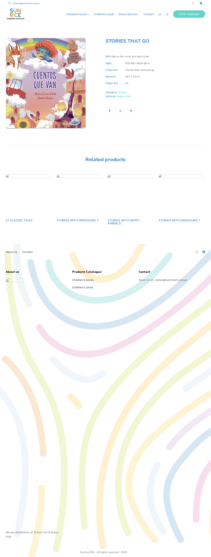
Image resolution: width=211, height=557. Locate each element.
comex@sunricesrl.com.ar (171, 280)
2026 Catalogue (189, 14)
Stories (122, 92)
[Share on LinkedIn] (131, 111)
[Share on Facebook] (110, 111)
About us (11, 252)
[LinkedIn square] (201, 3)
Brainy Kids (123, 96)
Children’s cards (104, 14)
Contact (149, 14)
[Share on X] (120, 111)
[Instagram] (193, 3)
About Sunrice (128, 14)
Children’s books (76, 14)
